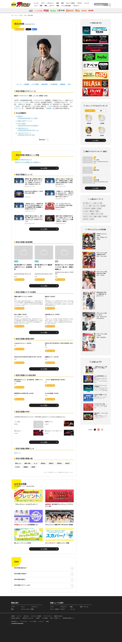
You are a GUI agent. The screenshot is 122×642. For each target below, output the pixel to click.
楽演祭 (47, 621)
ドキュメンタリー (25, 609)
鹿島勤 (33, 467)
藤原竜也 (92, 211)
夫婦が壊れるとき (23, 128)
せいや (35, 463)
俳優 (25, 15)
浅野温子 (51, 463)
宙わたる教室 (22, 124)
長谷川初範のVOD (22, 411)
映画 (57, 3)
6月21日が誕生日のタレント (23, 159)
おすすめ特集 (20, 483)
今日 (90, 110)
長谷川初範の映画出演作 (25, 338)
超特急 (99, 216)
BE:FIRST (85, 216)
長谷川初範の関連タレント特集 (27, 155)
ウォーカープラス (23, 621)
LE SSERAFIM (86, 208)
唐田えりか (18, 463)
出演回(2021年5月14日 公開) (26, 135)
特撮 (57, 261)
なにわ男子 (85, 211)
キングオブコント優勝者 (88, 213)
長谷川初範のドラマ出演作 (26, 292)
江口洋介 (17, 467)
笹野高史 (59, 463)
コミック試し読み (66, 5)
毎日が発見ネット (14, 621)
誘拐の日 (20, 116)
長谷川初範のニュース (24, 174)
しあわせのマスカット (24, 133)
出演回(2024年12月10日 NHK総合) (28, 126)
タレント (51, 5)
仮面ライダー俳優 (98, 203)
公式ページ (17, 453)
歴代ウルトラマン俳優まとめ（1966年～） (28, 162)
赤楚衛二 (97, 211)
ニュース (36, 3)
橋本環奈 (93, 208)
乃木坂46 (92, 219)
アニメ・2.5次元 (70, 3)
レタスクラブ (41, 621)
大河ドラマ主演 (99, 213)
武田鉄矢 (43, 463)
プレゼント (76, 5)
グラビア (79, 3)
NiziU (90, 216)
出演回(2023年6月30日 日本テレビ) (28, 130)
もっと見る (44, 168)
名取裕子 (67, 463)
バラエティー (50, 3)
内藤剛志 (25, 467)
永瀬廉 (95, 216)
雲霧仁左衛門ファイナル (25, 121)
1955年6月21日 (23, 96)
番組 (46, 5)
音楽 (62, 3)
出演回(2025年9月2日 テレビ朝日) (28, 118)
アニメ (23, 606)
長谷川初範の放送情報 (24, 242)
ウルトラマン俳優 (87, 205)
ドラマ (42, 3)
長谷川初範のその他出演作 (26, 375)
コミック (86, 3)
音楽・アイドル (84, 606)
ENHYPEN (85, 219)
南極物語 (49, 108)
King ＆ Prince (96, 205)
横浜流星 (103, 205)
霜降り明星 (27, 463)
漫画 (58, 5)
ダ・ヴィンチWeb (32, 621)
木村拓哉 (105, 216)
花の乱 (18, 106)
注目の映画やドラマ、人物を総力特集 (24, 486)
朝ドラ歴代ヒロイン (87, 203)
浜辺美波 (99, 208)
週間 (101, 110)
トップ (35, 5)
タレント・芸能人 (19, 15)
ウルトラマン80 (23, 102)
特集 (41, 5)
